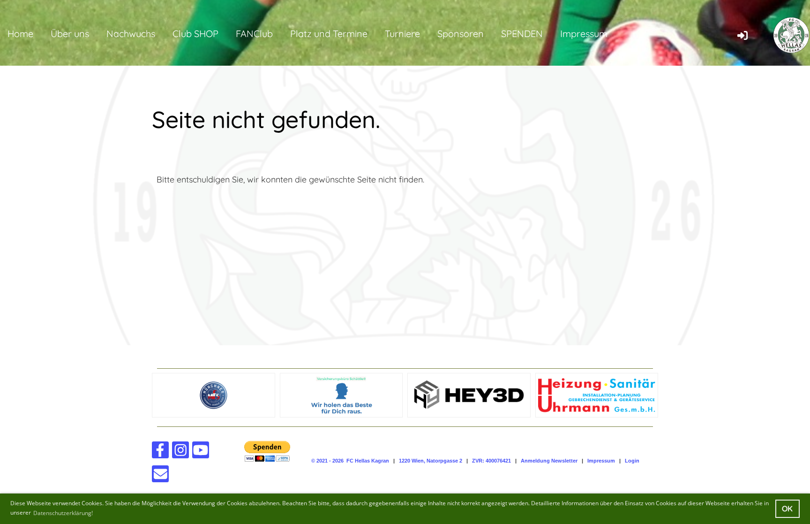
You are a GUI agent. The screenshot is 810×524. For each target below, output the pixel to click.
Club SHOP (195, 33)
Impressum (584, 33)
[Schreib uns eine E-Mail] (160, 475)
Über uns (70, 33)
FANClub (254, 33)
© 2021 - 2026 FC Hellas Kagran (350, 460)
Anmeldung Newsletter (549, 460)
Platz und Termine (329, 33)
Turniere (402, 33)
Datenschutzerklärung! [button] (63, 513)
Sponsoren (460, 33)
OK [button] (787, 508)
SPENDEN (522, 33)
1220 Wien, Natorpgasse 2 (430, 460)
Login (632, 460)
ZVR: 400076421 (491, 460)
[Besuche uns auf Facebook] (160, 452)
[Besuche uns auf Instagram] (180, 452)
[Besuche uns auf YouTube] (200, 452)
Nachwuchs (130, 33)
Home (20, 33)
